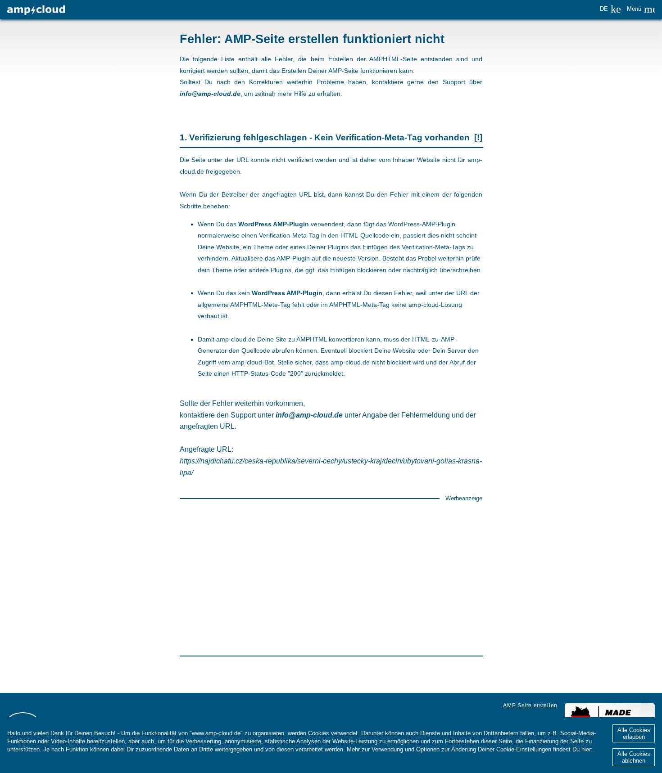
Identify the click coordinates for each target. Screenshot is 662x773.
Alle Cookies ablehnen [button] (633, 757)
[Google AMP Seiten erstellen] (36, 10)
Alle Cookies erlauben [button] (633, 733)
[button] (611, 9)
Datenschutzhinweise (36, 757)
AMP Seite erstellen (530, 705)
